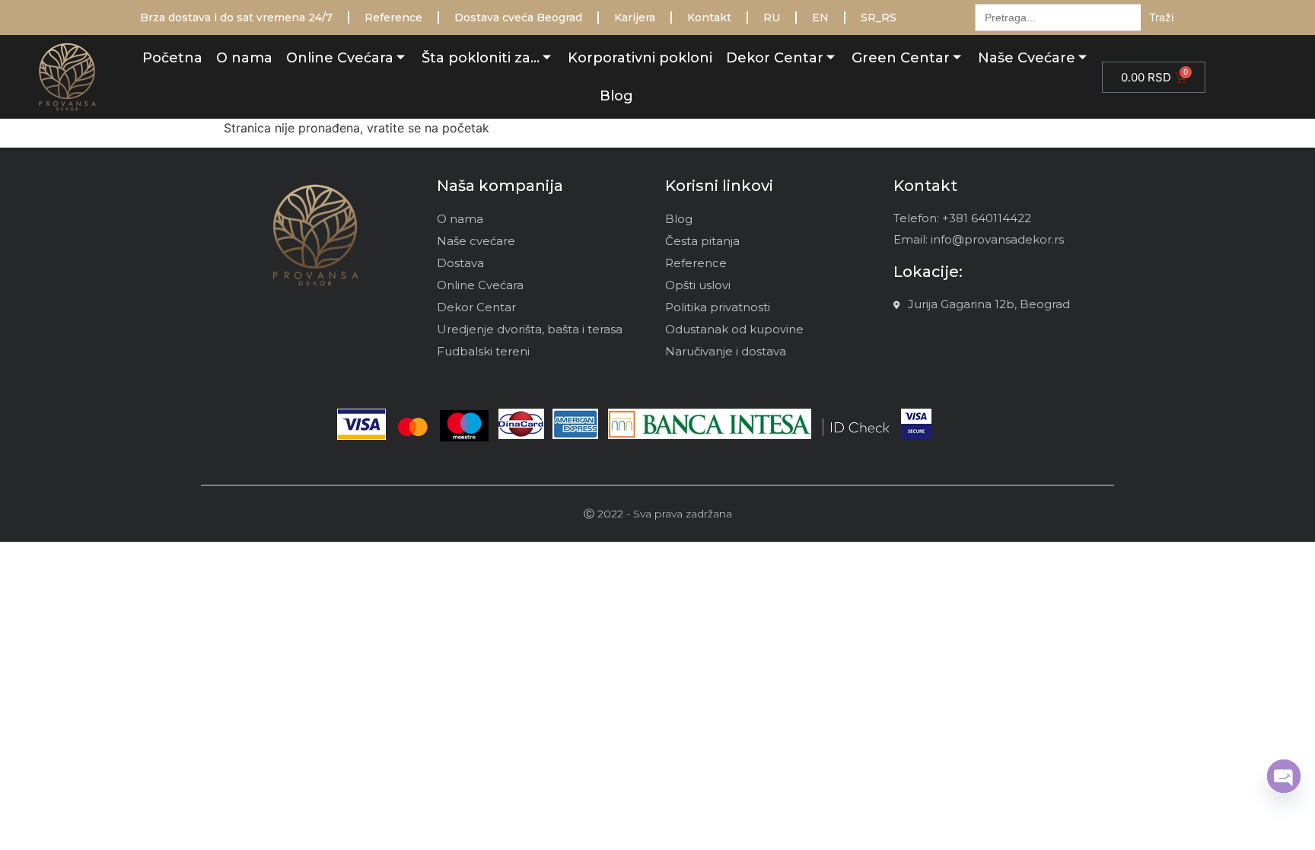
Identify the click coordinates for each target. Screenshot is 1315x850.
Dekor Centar (774, 57)
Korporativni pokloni (640, 57)
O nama (244, 57)
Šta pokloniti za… (481, 57)
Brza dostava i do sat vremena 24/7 (236, 17)
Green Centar (901, 57)
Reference (393, 17)
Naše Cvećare (1026, 57)
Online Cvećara (339, 57)
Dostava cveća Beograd (518, 17)
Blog (616, 96)
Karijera (634, 17)
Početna (172, 57)
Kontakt (709, 17)
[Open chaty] (1284, 776)
